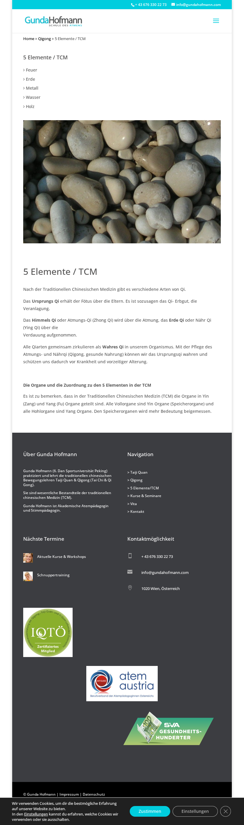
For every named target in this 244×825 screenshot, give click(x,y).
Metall (32, 88)
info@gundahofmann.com (165, 572)
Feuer (31, 70)
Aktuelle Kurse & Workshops (61, 556)
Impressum (69, 794)
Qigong (44, 38)
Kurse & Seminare (145, 495)
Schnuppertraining (53, 575)
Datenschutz (94, 794)
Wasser (33, 97)
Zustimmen (150, 811)
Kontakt (137, 511)
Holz (30, 106)
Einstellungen (36, 814)
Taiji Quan (139, 472)
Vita (133, 503)
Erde (30, 79)
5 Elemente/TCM (144, 488)
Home (28, 38)
